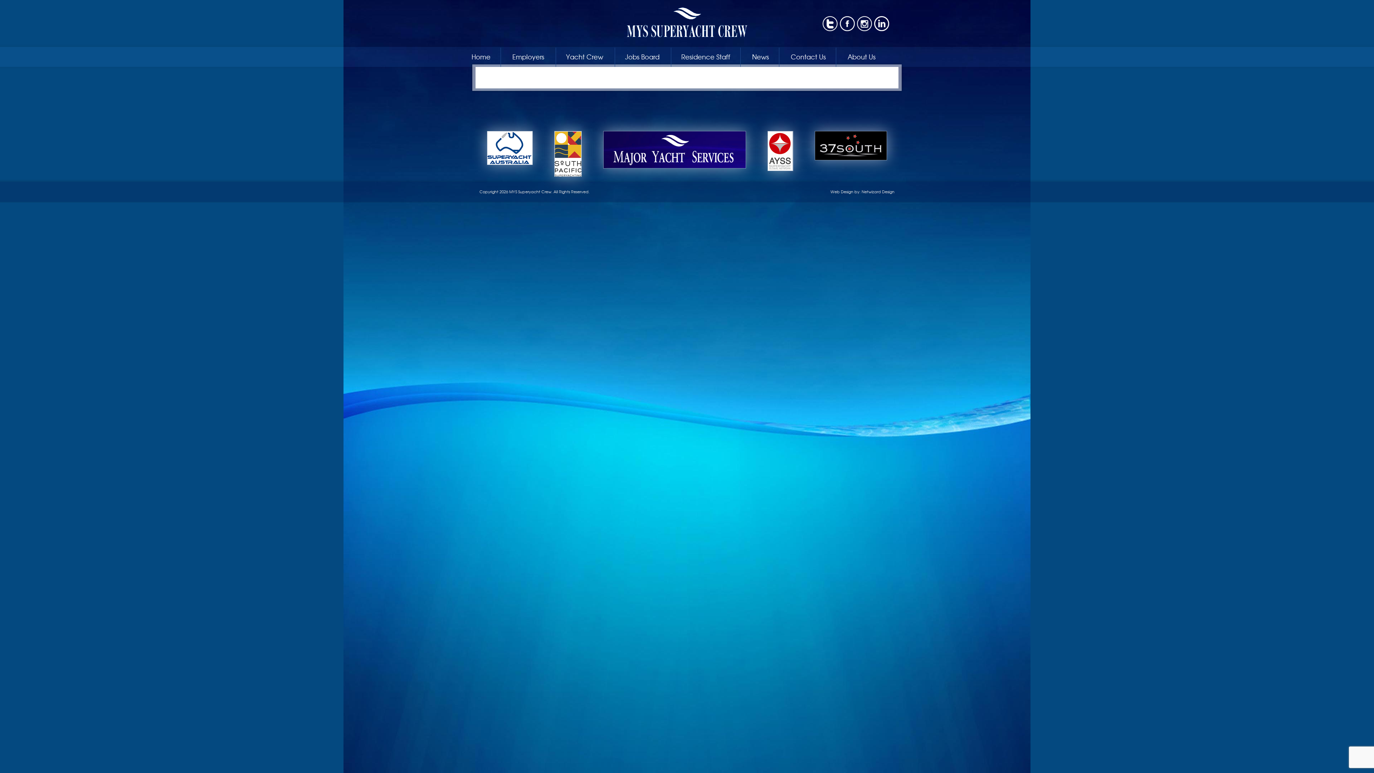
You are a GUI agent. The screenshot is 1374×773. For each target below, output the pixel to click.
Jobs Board (642, 56)
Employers (528, 56)
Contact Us (808, 56)
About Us (862, 56)
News (760, 56)
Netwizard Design (878, 191)
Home (481, 56)
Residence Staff (705, 56)
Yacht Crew (584, 56)
